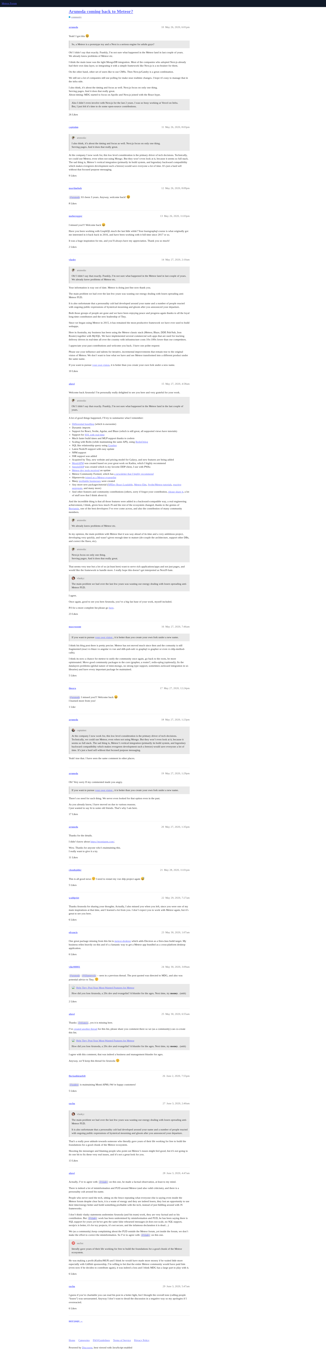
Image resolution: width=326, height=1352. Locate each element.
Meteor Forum (9, 3)
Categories (84, 1340)
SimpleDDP (78, 466)
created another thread (85, 1029)
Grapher (112, 445)
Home (72, 1340)
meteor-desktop (122, 941)
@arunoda (75, 197)
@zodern (74, 1084)
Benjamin (74, 508)
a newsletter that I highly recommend (134, 474)
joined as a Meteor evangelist (100, 477)
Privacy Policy (141, 1340)
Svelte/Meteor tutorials (160, 484)
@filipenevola (89, 975)
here (111, 607)
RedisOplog (141, 441)
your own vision (101, 365)
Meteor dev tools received (85, 470)
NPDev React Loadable (120, 484)
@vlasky (103, 1182)
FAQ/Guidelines (101, 1340)
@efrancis (83, 1022)
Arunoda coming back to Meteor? (101, 11)
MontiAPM (78, 463)
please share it (175, 491)
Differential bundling (83, 424)
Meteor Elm (140, 484)
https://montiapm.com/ (102, 841)
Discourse (87, 1347)
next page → (76, 1321)
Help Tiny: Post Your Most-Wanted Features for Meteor (105, 987)
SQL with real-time (95, 434)
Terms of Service (122, 1340)
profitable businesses (90, 481)
